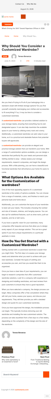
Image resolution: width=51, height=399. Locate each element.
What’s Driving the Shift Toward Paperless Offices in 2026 (23, 28)
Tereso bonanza (24, 56)
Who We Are (31, 4)
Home (7, 36)
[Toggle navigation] (23, 16)
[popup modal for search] (48, 17)
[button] (45, 24)
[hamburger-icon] (47, 396)
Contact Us (19, 4)
